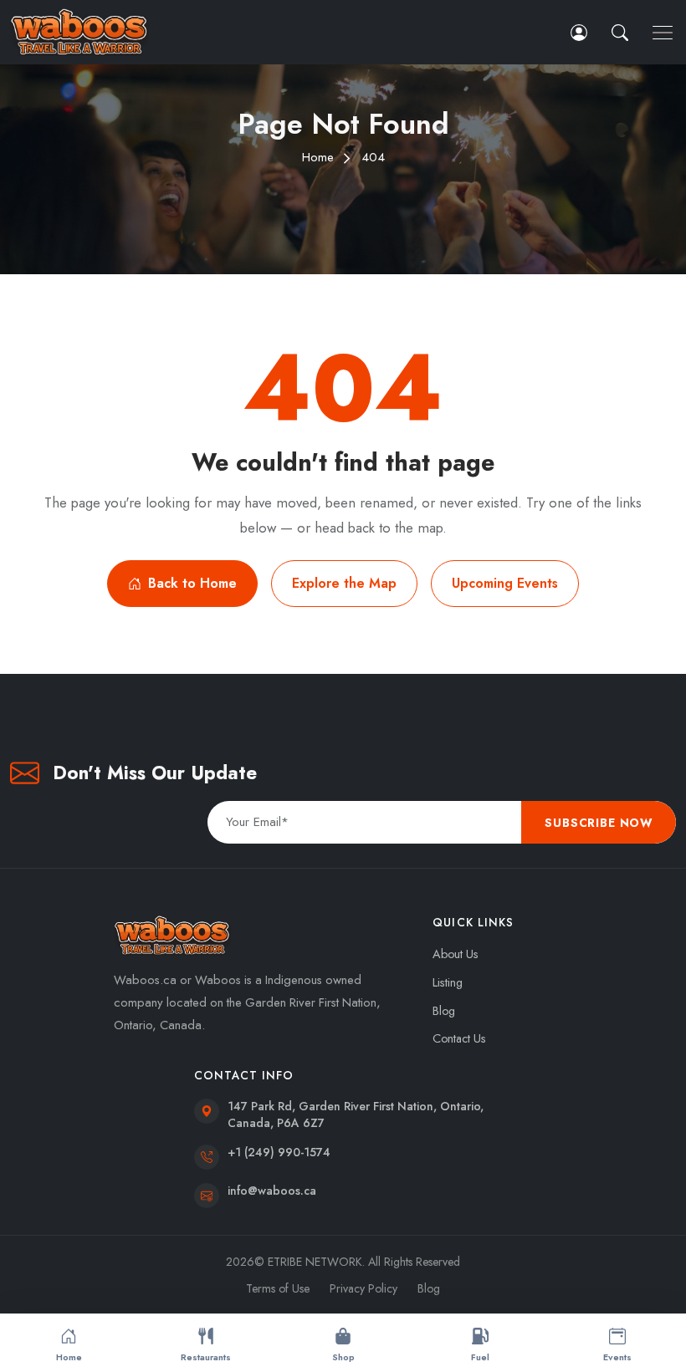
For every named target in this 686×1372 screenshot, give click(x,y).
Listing (448, 982)
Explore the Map (344, 583)
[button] (621, 32)
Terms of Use (278, 1288)
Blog (444, 1010)
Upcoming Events (505, 583)
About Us (456, 954)
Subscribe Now (599, 822)
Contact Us (459, 1038)
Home (318, 157)
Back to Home (192, 583)
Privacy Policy (363, 1288)
